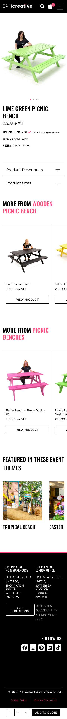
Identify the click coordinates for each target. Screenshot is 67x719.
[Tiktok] (58, 647)
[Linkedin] (50, 647)
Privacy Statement (45, 700)
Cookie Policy (19, 700)
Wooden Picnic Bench (28, 207)
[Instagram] (33, 647)
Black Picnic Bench (18, 284)
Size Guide (18, 145)
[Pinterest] (41, 647)
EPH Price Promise (15, 132)
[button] (30, 99)
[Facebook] (24, 647)
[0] (50, 6)
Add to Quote (46, 713)
